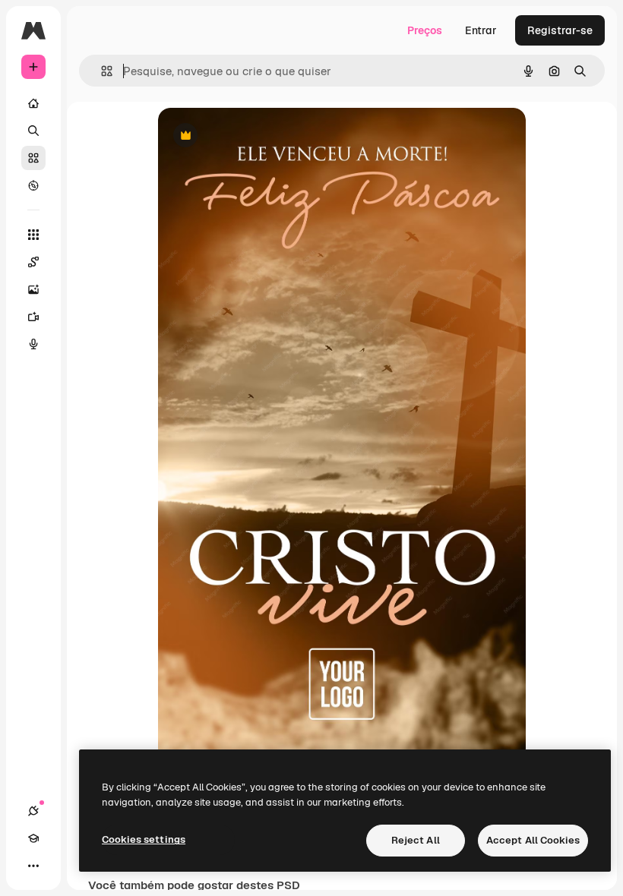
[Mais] (33, 865)
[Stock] (33, 158)
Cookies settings (143, 839)
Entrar (481, 30)
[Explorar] (33, 185)
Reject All (415, 840)
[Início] (33, 103)
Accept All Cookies (533, 840)
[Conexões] (33, 811)
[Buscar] (33, 130)
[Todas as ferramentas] (33, 234)
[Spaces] (33, 262)
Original (255, 136)
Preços (424, 30)
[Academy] (33, 838)
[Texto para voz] (33, 344)
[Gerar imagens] (33, 289)
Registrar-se (560, 30)
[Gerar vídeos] (33, 316)
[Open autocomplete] (101, 71)
